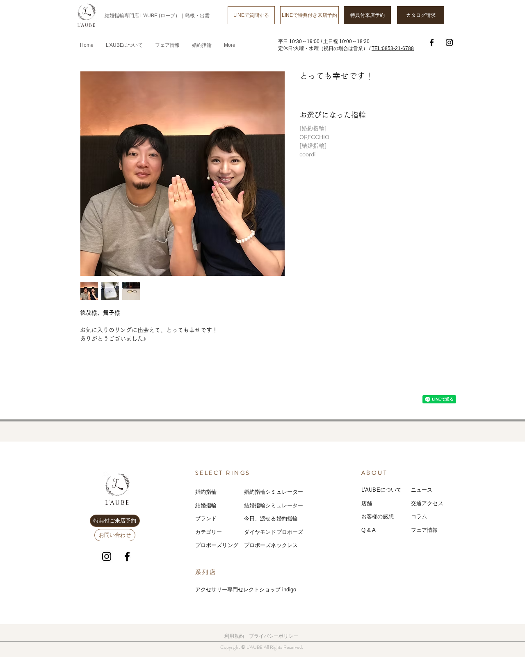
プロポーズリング (216, 545)
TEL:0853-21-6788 (393, 48)
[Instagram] (449, 42)
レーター (293, 505)
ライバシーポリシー (276, 636)
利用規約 (234, 636)
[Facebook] (431, 42)
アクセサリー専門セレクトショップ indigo (245, 589)
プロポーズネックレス (271, 545)
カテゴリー (208, 532)
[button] (167, 45)
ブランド (206, 518)
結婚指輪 (206, 505)
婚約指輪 (206, 492)
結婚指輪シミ (260, 505)
